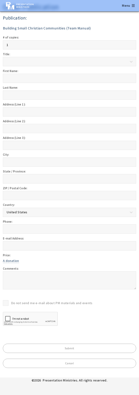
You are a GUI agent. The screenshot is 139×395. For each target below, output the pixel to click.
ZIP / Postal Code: (15, 188)
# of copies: (11, 37)
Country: (9, 205)
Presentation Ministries (25, 5)
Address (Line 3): (14, 138)
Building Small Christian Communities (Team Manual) (47, 28)
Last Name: (10, 88)
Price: (7, 255)
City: (6, 155)
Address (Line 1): (14, 104)
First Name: (10, 71)
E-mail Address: (13, 238)
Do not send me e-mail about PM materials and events (51, 303)
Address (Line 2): (14, 121)
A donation (11, 261)
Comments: (11, 269)
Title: (6, 54)
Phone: (7, 222)
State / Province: (14, 171)
